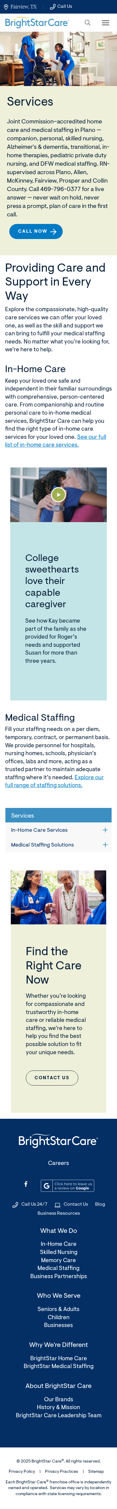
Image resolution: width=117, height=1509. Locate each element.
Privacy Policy (22, 1472)
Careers (58, 1163)
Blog (100, 1204)
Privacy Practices (61, 1472)
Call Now (32, 231)
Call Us (64, 6)
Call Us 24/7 (34, 1204)
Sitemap (96, 1472)
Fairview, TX (23, 6)
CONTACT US (52, 1078)
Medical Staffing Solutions (42, 845)
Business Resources (59, 1213)
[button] (88, 23)
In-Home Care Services (39, 830)
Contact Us (76, 1204)
